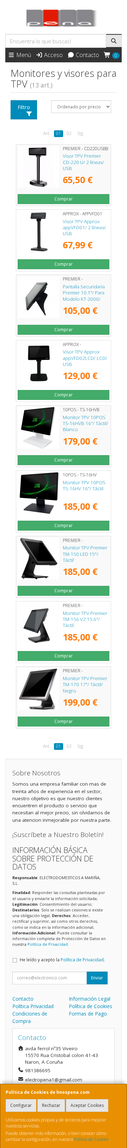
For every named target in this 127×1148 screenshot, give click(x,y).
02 (69, 133)
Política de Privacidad (48, 944)
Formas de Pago (88, 1013)
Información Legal (89, 998)
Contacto (86, 55)
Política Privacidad (33, 1006)
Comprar (63, 199)
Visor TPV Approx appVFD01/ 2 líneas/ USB (84, 227)
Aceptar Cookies (87, 1105)
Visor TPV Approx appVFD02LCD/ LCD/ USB (85, 358)
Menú (23, 55)
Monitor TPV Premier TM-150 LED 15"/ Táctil (85, 553)
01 (58, 133)
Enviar (97, 978)
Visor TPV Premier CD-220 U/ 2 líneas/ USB (83, 162)
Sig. (80, 133)
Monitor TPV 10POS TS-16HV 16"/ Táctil (84, 485)
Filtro (24, 107)
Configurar (21, 1105)
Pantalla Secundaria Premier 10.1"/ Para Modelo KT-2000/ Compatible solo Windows (84, 298)
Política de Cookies (91, 1139)
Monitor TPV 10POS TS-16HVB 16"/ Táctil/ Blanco (85, 423)
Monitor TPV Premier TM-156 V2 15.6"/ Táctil (85, 619)
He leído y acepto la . (62, 960)
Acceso (53, 55)
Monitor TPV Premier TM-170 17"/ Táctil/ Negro (85, 684)
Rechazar (51, 1105)
